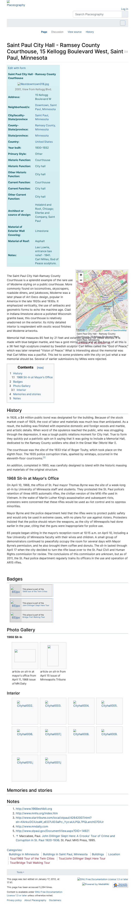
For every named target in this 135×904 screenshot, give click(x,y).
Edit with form (17, 68)
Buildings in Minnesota (24, 854)
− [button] (81, 280)
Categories (14, 850)
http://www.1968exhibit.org (34, 808)
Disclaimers (55, 900)
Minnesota (42, 135)
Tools (19, 872)
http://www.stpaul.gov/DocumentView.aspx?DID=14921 (52, 831)
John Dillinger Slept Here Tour (35, 605)
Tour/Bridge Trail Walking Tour (30, 862)
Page (44, 31)
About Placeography (35, 900)
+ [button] (81, 275)
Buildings (98, 854)
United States (44, 141)
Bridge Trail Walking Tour (33, 617)
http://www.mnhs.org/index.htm (37, 813)
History (90, 31)
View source (75, 31)
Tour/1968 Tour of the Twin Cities (32, 858)
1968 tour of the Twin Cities (34, 591)
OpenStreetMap (120, 330)
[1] (44, 457)
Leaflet (107, 330)
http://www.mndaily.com (32, 826)
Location (114, 854)
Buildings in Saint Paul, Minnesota (65, 854)
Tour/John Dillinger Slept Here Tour (82, 858)
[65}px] (16, 590)
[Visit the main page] (16, 3)
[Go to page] (125, 14)
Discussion (57, 31)
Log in (124, 8)
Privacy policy (14, 900)
